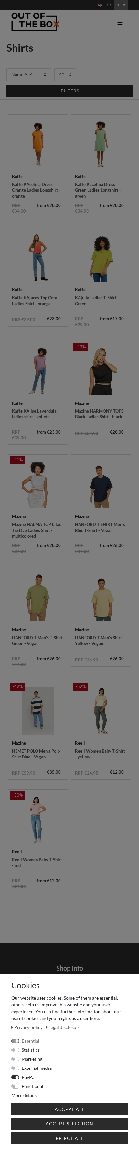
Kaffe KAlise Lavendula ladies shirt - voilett (34, 413)
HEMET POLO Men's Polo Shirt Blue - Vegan (36, 753)
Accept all (69, 1109)
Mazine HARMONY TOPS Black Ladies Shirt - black (99, 413)
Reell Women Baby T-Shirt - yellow (100, 753)
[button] (69, 91)
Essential (30, 1041)
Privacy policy (29, 1027)
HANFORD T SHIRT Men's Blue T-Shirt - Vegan (100, 527)
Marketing (32, 1059)
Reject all (69, 1138)
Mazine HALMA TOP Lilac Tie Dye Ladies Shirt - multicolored (36, 530)
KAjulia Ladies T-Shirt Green (95, 300)
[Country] (100, 5)
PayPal (29, 1077)
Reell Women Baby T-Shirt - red (37, 862)
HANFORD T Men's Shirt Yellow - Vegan (98, 640)
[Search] (109, 5)
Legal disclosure (64, 1027)
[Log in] (88, 2)
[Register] (93, 2)
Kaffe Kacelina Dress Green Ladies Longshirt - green (98, 190)
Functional (32, 1086)
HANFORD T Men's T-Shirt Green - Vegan (37, 640)
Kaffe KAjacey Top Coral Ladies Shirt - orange (35, 300)
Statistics (31, 1050)
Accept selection (69, 1123)
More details (24, 1095)
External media (37, 1068)
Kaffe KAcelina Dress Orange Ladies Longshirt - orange (36, 190)
